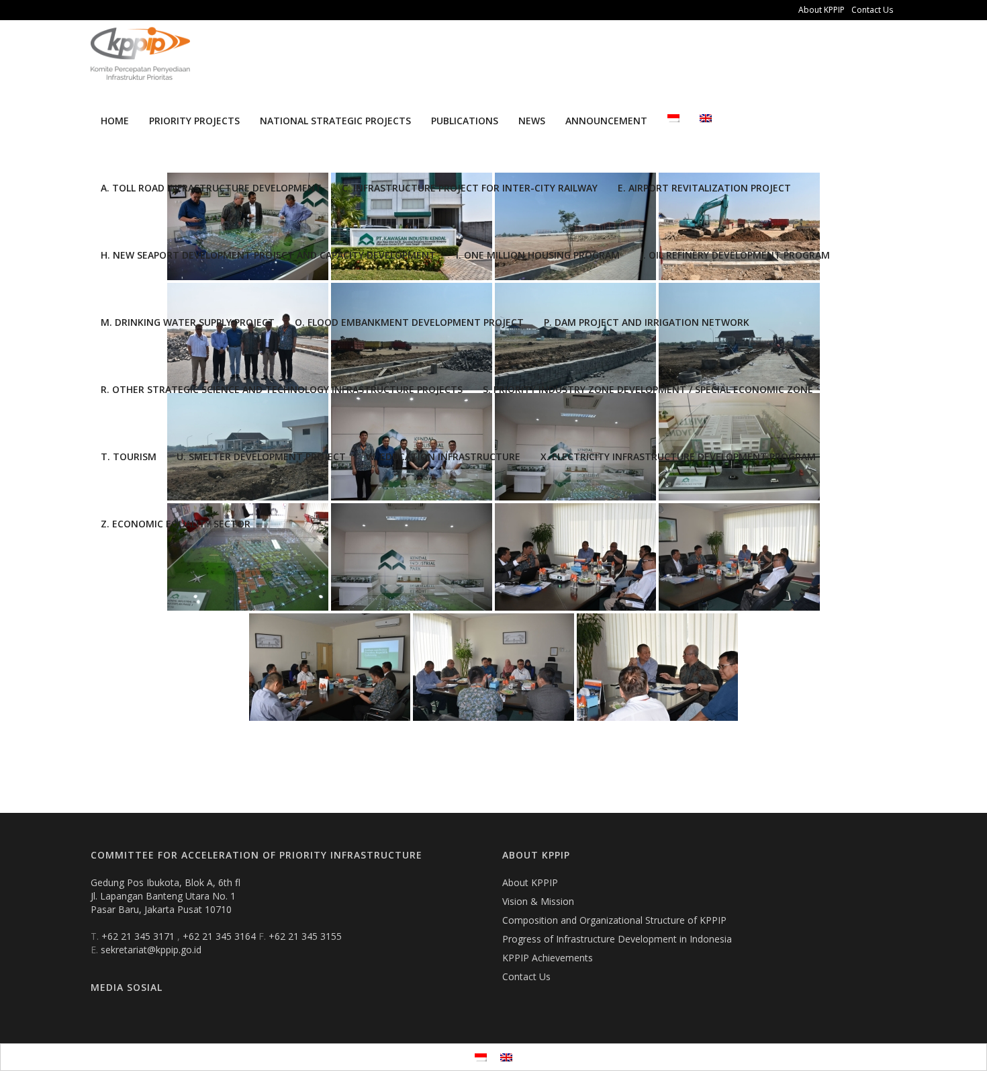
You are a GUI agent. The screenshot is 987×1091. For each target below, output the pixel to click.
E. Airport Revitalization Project (704, 187)
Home (115, 120)
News (531, 120)
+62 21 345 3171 (139, 936)
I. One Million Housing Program (538, 255)
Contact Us (872, 9)
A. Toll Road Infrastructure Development (211, 187)
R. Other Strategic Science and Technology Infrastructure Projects (282, 389)
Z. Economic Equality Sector (175, 523)
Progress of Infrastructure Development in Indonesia (617, 938)
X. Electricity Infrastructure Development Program (678, 456)
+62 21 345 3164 (220, 936)
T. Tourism (128, 456)
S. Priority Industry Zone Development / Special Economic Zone (648, 389)
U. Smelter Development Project (261, 456)
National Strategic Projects (335, 120)
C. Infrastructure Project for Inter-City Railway (470, 187)
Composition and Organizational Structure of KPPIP (614, 920)
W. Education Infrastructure (443, 456)
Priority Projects (194, 120)
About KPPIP (821, 9)
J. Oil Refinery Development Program (735, 255)
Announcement (606, 120)
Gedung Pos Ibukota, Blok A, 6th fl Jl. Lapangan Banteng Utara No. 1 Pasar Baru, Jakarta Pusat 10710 (165, 896)
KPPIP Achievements (547, 957)
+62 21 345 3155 (305, 936)
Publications (464, 120)
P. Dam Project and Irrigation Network (646, 322)
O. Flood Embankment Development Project (409, 322)
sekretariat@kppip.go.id (151, 949)
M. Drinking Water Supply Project (188, 322)
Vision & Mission (538, 901)
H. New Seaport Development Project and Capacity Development (268, 255)
